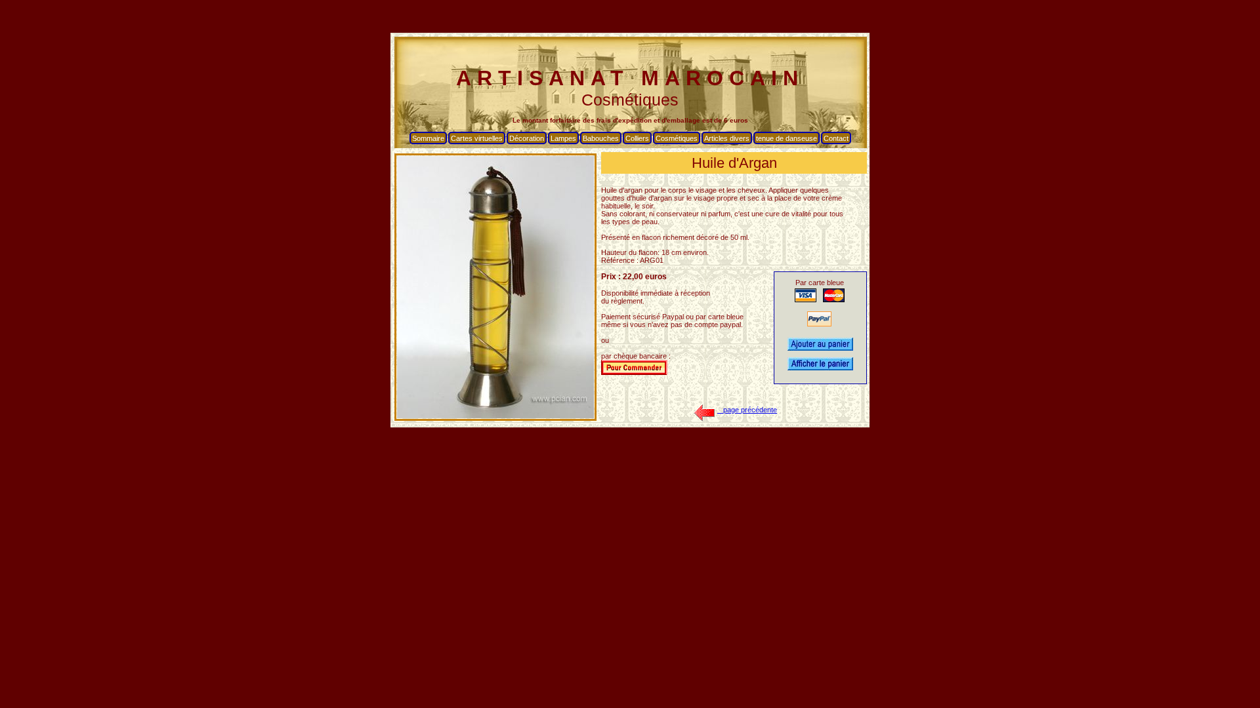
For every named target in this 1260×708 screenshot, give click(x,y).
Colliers (637, 138)
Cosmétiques (677, 138)
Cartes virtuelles (477, 138)
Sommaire (428, 138)
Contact (836, 138)
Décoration (526, 138)
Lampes (563, 138)
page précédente (747, 410)
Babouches (601, 138)
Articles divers (726, 138)
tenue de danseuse (786, 138)
